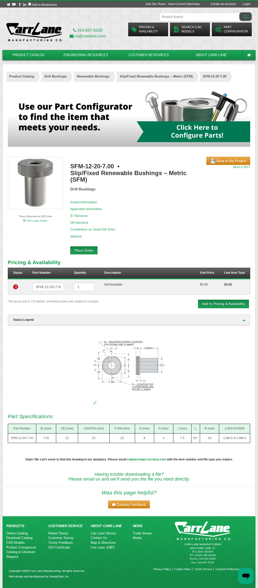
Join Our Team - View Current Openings (172, 4)
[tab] (129, 320)
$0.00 (204, 284)
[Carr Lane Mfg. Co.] (34, 32)
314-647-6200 (89, 30)
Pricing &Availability (148, 29)
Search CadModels (191, 29)
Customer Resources (148, 55)
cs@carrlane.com (90, 36)
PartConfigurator (236, 29)
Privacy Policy (162, 569)
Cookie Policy (182, 569)
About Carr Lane (211, 55)
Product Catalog (29, 55)
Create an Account (223, 4)
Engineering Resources (85, 55)
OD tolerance (79, 222)
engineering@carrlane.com (146, 459)
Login (246, 4)
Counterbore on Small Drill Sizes (92, 229)
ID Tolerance (79, 216)
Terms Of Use (203, 569)
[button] (129, 504)
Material (75, 236)
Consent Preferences (228, 569)
